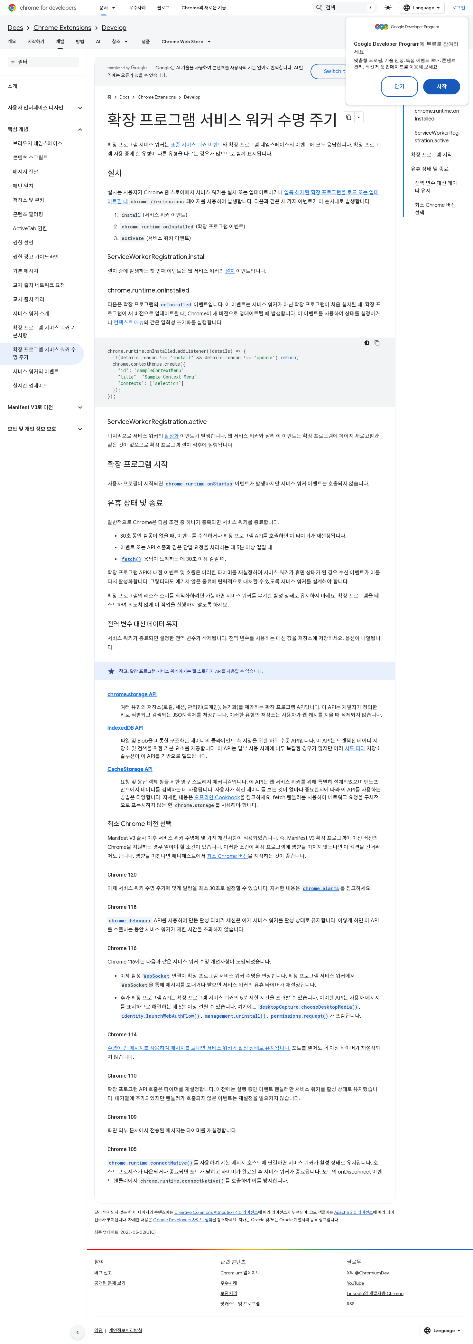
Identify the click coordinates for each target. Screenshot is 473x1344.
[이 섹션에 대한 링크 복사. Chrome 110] (142, 1076)
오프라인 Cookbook (217, 797)
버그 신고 (103, 1273)
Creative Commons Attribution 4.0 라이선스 (216, 1212)
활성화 (171, 436)
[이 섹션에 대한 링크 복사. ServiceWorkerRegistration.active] (213, 422)
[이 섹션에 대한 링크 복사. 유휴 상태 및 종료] (169, 504)
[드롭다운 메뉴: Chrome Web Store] (211, 41)
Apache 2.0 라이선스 (353, 1212)
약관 (98, 1330)
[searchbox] (43, 62)
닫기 (399, 86)
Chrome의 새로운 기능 (203, 8)
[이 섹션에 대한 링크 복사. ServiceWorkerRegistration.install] (212, 257)
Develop (114, 28)
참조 (116, 41)
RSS (351, 1304)
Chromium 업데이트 (240, 1273)
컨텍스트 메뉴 (129, 323)
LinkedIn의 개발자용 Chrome (375, 1293)
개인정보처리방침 (125, 1330)
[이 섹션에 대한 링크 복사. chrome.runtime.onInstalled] (195, 291)
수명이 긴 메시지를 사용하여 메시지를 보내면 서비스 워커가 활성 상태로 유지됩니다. (199, 1048)
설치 (230, 271)
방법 (80, 41)
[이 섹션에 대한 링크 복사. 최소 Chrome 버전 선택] (178, 824)
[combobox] (345, 8)
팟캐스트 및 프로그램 (240, 1304)
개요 (12, 41)
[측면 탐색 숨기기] (77, 1332)
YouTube (355, 1283)
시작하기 (36, 41)
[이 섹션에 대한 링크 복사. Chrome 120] (142, 875)
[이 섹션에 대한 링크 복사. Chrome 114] (142, 1035)
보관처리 (228, 1293)
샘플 (146, 41)
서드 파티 (355, 748)
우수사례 (137, 8)
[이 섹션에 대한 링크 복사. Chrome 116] (142, 948)
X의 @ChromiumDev (368, 1273)
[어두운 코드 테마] (367, 343)
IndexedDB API (125, 728)
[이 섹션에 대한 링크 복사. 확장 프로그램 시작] (174, 465)
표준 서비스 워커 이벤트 (197, 145)
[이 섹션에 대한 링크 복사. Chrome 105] (142, 1149)
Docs (15, 28)
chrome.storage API (132, 694)
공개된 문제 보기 (109, 1283)
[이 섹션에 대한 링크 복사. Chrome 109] (142, 1117)
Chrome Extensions (62, 28)
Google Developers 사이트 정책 (182, 1220)
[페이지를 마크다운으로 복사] (349, 117)
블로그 (163, 8)
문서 (103, 8)
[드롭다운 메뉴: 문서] (115, 8)
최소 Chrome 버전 (227, 856)
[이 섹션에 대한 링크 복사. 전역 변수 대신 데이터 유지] (184, 625)
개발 (60, 41)
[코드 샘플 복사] (377, 343)
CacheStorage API (130, 769)
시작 (442, 86)
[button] (38, 108)
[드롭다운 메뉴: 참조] (128, 41)
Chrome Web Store (182, 41)
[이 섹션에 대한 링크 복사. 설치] (128, 174)
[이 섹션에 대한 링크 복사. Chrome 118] (142, 907)
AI (98, 41)
